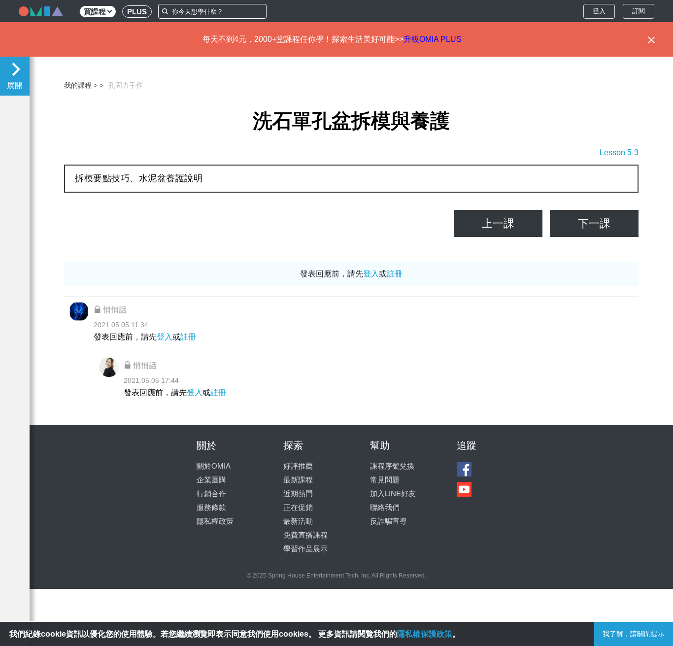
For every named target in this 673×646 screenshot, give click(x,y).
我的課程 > (81, 85)
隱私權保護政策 (424, 634)
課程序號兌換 (392, 466)
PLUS (137, 11)
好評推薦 (298, 466)
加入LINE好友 (393, 493)
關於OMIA (214, 466)
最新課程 (298, 480)
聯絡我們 (385, 507)
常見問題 (385, 480)
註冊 (395, 274)
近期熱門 (298, 493)
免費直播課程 (305, 535)
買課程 (95, 11)
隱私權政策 (215, 521)
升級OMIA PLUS (433, 39)
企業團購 (211, 480)
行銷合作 (211, 493)
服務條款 (211, 507)
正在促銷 (298, 507)
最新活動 (298, 521)
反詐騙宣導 (388, 521)
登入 (599, 11)
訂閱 (638, 11)
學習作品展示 (305, 548)
